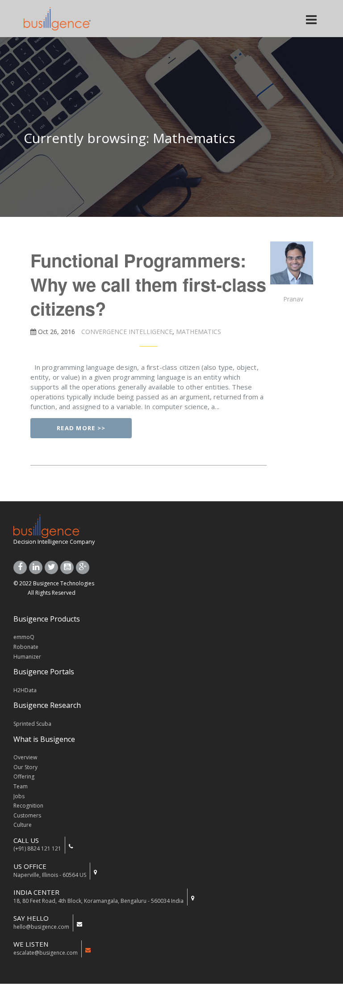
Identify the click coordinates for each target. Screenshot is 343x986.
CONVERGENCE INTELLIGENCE (125, 331)
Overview (25, 757)
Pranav (293, 299)
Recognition (28, 805)
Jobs (19, 796)
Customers (27, 815)
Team (20, 786)
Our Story (25, 767)
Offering (23, 776)
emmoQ (23, 637)
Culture (22, 825)
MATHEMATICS (197, 331)
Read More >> (81, 428)
